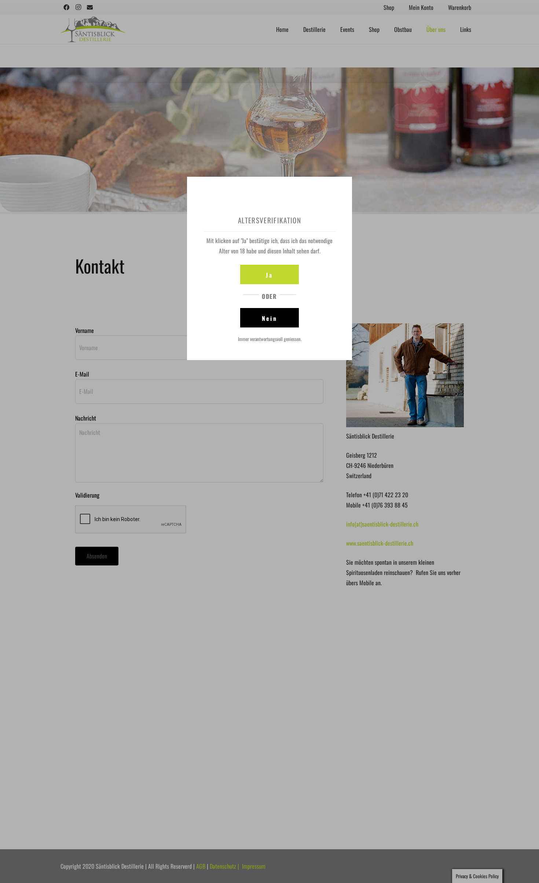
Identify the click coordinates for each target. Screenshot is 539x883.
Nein (269, 318)
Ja (269, 275)
